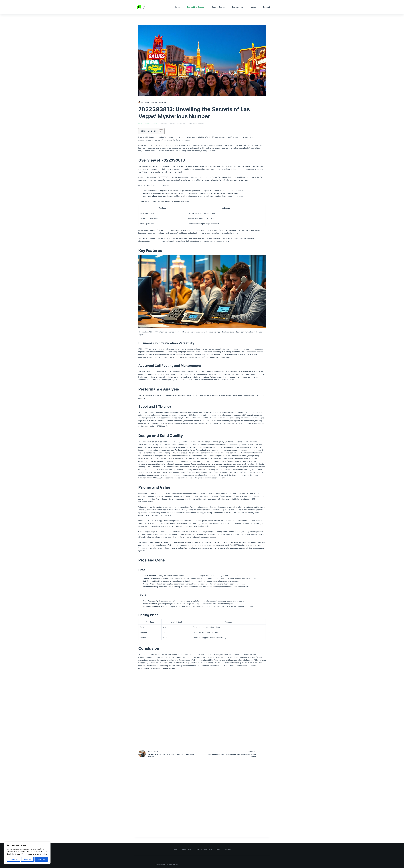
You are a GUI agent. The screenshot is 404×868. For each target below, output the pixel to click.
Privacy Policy (186, 849)
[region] (27, 853)
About (253, 7)
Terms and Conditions (204, 849)
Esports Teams (218, 7)
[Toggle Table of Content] (160, 131)
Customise (13, 859)
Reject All (27, 859)
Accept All (41, 859)
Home (177, 7)
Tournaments (237, 7)
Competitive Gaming (195, 7)
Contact (266, 7)
